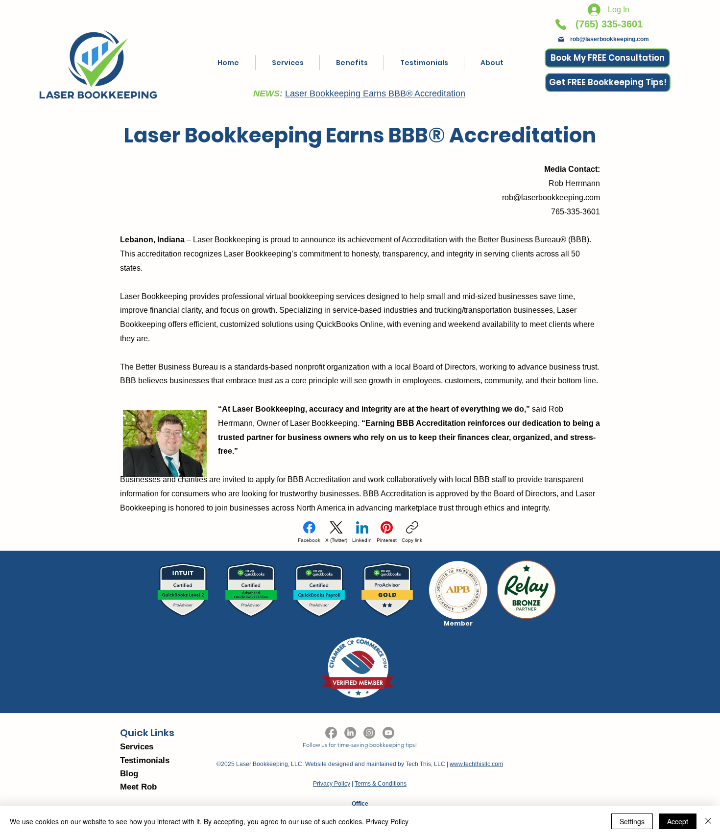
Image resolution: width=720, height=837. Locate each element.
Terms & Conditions (381, 783)
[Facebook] (331, 733)
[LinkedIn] (350, 733)
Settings (632, 821)
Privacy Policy (331, 783)
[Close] (708, 821)
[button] (608, 82)
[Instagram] (369, 733)
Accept (677, 821)
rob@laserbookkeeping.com (609, 39)
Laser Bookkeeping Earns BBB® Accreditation (375, 93)
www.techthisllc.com (476, 764)
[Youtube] (388, 733)
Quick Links (147, 733)
